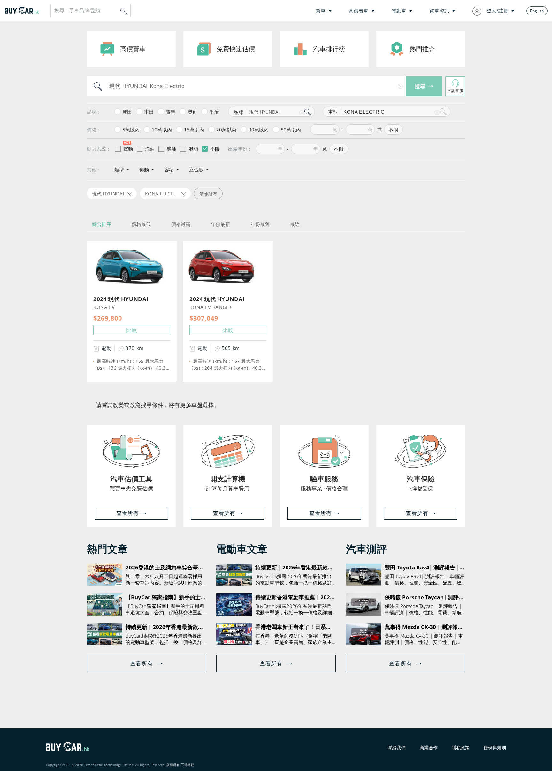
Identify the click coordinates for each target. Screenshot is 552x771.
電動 (128, 149)
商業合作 (429, 747)
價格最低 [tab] (141, 224)
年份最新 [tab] (220, 224)
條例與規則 (495, 747)
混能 (193, 149)
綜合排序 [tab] (101, 224)
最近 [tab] (295, 224)
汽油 (150, 149)
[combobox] (90, 10)
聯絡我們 (397, 747)
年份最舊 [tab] (260, 224)
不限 (215, 149)
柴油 (171, 149)
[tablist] (276, 224)
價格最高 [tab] (180, 224)
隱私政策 (461, 747)
